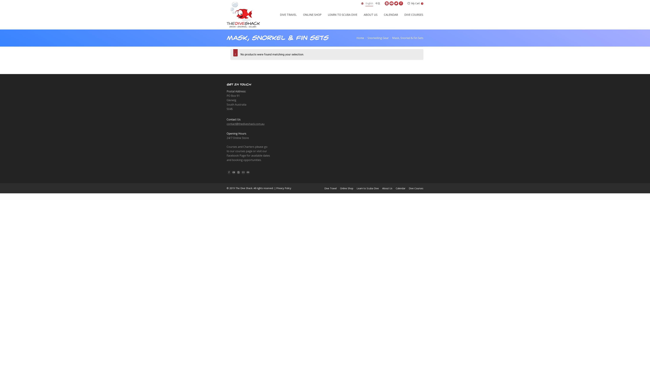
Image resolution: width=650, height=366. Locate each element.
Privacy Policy (283, 188)
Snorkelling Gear (378, 38)
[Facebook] (401, 3)
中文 (377, 3)
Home (360, 38)
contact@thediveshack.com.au (245, 124)
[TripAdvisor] (248, 172)
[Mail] (243, 172)
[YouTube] (391, 3)
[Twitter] (396, 3)
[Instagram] (387, 3)
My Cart (416, 3)
